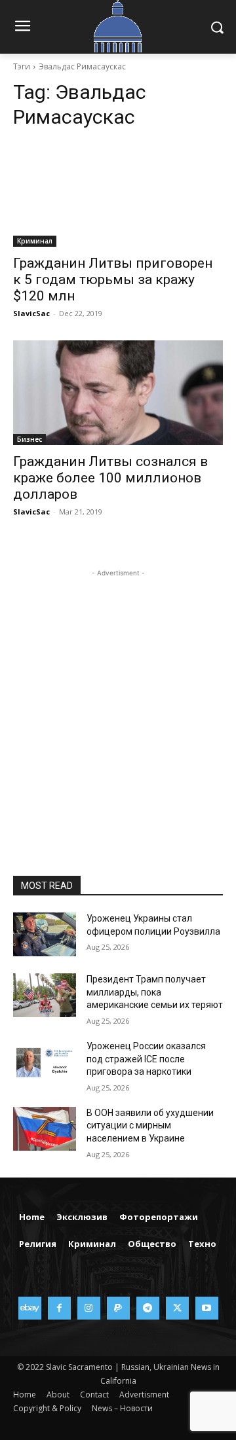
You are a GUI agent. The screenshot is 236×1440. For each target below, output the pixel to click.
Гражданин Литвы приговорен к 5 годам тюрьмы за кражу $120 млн (112, 279)
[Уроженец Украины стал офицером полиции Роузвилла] (44, 934)
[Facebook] (59, 1308)
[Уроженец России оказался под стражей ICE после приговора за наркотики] (44, 1062)
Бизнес (29, 439)
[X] (177, 1308)
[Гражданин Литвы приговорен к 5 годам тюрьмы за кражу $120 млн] (118, 194)
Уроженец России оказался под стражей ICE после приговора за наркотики (146, 1059)
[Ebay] (29, 1308)
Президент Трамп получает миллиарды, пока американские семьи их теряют (155, 992)
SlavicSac (31, 313)
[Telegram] (147, 1308)
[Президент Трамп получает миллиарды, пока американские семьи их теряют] (44, 995)
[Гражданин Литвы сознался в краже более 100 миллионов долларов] (118, 392)
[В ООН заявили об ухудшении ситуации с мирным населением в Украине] (44, 1129)
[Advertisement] (118, 698)
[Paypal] (118, 1308)
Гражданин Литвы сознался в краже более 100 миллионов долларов (110, 478)
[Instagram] (88, 1308)
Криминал (34, 240)
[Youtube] (206, 1308)
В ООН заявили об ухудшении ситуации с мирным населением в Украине (150, 1125)
